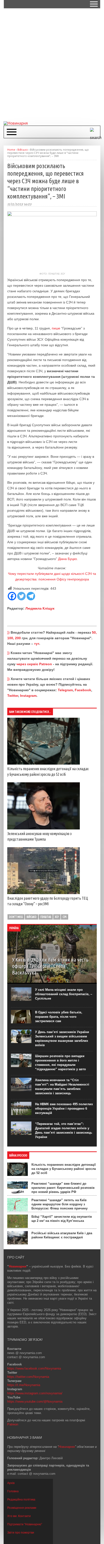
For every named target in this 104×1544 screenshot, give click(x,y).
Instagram (28, 696)
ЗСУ (57, 916)
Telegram (65, 690)
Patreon (12, 1424)
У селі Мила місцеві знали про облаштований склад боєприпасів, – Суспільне (63, 994)
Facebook (83, 690)
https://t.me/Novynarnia (23, 1385)
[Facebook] (12, 596)
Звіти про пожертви (20, 1532)
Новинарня (17, 1266)
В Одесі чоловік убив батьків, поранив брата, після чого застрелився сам (58, 1016)
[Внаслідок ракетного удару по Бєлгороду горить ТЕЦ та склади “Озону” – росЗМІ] (43, 893)
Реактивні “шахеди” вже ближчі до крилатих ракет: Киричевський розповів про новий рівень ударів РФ (63, 1188)
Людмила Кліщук (39, 608)
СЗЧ (65, 916)
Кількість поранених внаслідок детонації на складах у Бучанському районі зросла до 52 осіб (63, 1169)
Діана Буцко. (68, 559)
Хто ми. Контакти (19, 1516)
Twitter (12, 696)
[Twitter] (21, 596)
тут (36, 644)
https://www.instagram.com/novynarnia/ (34, 1393)
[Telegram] (31, 596)
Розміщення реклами (21, 1507)
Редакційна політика (21, 1499)
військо (32, 916)
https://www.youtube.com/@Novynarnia (34, 1401)
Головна (13, 1491)
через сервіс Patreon (34, 664)
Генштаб (45, 916)
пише (56, 328)
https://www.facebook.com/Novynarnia (34, 1368)
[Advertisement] (52, 64)
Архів (11, 1483)
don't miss (16, 916)
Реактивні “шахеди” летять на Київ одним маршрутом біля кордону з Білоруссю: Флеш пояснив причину (59, 1204)
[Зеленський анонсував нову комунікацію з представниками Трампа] (43, 828)
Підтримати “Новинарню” (24, 1524)
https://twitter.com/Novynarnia (28, 1377)
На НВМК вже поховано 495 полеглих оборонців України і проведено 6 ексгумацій (64, 1108)
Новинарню (67, 1447)
